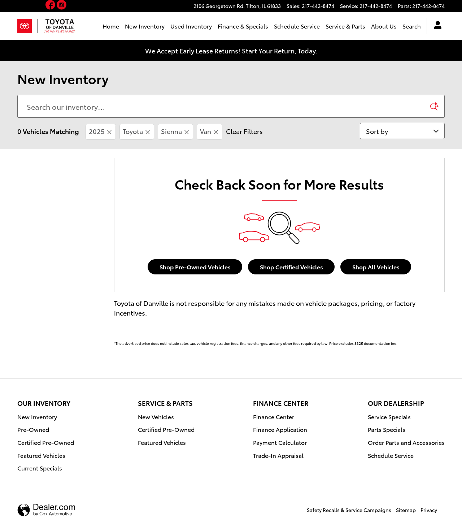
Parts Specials (386, 429)
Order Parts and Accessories (406, 442)
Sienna (171, 130)
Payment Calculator (280, 442)
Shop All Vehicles (376, 266)
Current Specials (39, 468)
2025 (97, 130)
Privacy (428, 509)
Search (411, 26)
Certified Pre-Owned (45, 442)
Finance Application (280, 429)
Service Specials (389, 416)
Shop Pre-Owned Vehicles (195, 266)
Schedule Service (297, 26)
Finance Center (273, 416)
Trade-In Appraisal (278, 455)
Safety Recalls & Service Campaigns (349, 509)
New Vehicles (156, 416)
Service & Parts (345, 26)
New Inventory (145, 26)
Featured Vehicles (41, 455)
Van (205, 130)
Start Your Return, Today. (279, 50)
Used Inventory (191, 26)
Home (111, 26)
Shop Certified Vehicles (291, 266)
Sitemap (406, 509)
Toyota (133, 130)
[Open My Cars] (436, 26)
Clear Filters (244, 130)
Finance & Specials (243, 26)
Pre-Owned (33, 429)
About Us (384, 26)
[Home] (27, 26)
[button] (51, 5)
